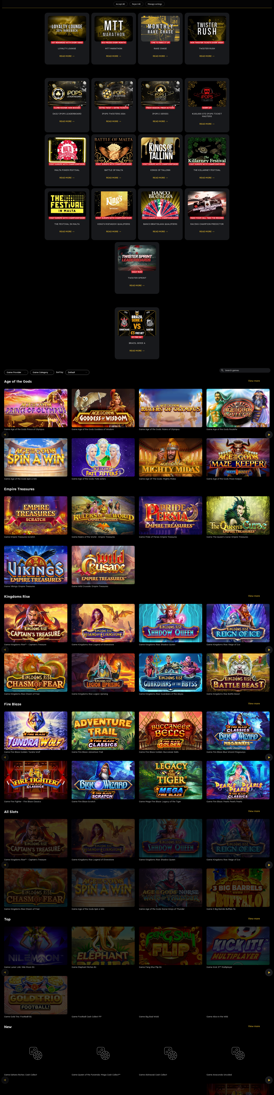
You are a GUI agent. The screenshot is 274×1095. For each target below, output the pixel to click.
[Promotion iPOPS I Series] (160, 94)
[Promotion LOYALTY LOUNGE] (67, 29)
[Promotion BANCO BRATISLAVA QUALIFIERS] (160, 204)
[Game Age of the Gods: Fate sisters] (103, 457)
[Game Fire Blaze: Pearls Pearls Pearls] (238, 780)
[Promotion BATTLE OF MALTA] (113, 150)
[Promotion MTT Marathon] (113, 29)
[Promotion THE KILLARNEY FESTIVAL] (207, 150)
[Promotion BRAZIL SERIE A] (137, 323)
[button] (16, 372)
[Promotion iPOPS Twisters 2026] (113, 94)
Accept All (120, 4)
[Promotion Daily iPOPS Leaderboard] (67, 94)
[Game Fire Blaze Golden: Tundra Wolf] (35, 730)
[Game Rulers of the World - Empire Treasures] (103, 515)
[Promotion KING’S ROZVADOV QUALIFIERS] (113, 204)
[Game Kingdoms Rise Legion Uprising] (103, 672)
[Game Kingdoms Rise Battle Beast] (238, 672)
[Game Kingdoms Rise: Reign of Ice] (238, 623)
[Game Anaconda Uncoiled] (238, 1053)
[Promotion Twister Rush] (207, 29)
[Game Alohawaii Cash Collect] (170, 1053)
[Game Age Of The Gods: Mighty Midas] (170, 457)
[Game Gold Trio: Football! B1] (35, 995)
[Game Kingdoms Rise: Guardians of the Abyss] (170, 672)
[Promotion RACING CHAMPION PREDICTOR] (207, 204)
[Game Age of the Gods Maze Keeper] (238, 457)
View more (254, 380)
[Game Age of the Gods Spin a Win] (35, 457)
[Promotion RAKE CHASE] (160, 29)
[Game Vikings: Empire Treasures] (35, 565)
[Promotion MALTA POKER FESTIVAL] (67, 150)
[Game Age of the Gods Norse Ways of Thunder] (170, 887)
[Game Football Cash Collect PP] (103, 995)
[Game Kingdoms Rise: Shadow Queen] (170, 623)
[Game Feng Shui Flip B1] (170, 946)
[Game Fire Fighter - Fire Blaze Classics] (35, 780)
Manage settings (155, 4)
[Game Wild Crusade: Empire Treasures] (103, 565)
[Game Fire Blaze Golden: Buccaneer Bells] (170, 730)
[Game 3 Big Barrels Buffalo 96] (238, 887)
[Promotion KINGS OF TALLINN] (160, 150)
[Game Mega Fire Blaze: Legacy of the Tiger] (170, 780)
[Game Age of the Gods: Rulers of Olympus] (170, 408)
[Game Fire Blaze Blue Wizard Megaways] (238, 730)
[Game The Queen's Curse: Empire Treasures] (238, 515)
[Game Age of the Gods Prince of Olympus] (35, 408)
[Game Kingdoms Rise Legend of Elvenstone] (103, 623)
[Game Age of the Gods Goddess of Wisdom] (103, 408)
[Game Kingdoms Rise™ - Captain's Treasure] (35, 623)
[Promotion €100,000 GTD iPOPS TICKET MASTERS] (207, 94)
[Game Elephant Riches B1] (103, 946)
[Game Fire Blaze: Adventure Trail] (103, 730)
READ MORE (66, 56)
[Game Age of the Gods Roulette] (238, 408)
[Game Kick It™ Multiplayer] (238, 946)
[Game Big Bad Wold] (170, 995)
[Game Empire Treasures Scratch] (35, 515)
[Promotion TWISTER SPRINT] (137, 258)
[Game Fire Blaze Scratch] (103, 780)
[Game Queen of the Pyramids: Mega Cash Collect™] (103, 1053)
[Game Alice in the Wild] (238, 995)
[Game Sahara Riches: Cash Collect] (35, 1053)
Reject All (136, 4)
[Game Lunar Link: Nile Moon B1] (35, 946)
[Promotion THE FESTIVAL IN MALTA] (67, 204)
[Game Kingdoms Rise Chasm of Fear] (35, 672)
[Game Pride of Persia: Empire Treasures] (170, 515)
